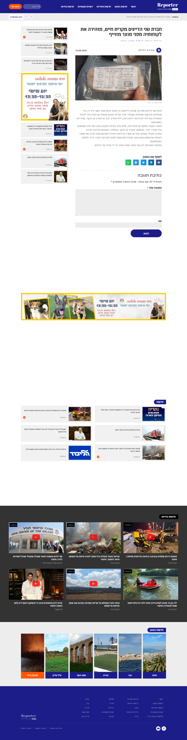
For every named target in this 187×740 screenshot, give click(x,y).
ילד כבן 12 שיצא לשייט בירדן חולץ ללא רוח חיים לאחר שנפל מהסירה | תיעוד (152, 604)
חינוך (136, 708)
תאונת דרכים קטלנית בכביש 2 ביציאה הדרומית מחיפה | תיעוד (45, 410)
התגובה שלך (154, 187)
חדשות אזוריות (104, 6)
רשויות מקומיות (85, 6)
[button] (159, 162)
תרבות (111, 716)
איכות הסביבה (132, 699)
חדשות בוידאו (67, 6)
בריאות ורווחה (153, 40)
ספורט (111, 699)
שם (160, 221)
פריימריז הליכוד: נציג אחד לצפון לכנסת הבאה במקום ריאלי (46, 449)
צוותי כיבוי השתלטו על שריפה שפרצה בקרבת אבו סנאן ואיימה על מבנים (94, 604)
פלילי (112, 703)
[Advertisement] (118, 264)
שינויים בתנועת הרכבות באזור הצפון (39, 157)
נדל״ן (136, 716)
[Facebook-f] (164, 728)
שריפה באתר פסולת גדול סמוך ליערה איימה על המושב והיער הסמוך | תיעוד (94, 558)
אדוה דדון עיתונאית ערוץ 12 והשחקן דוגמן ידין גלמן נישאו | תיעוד (38, 604)
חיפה (123, 40)
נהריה (87, 708)
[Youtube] (158, 728)
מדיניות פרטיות (56, 728)
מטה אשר (85, 712)
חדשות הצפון (121, 6)
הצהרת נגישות (40, 728)
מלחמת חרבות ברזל (155, 716)
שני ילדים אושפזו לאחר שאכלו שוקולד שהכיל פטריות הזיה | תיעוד (37, 558)
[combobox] (32, 6)
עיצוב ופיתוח (26, 728)
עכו (88, 703)
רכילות (111, 708)
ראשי (133, 6)
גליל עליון (85, 716)
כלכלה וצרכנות (132, 712)
